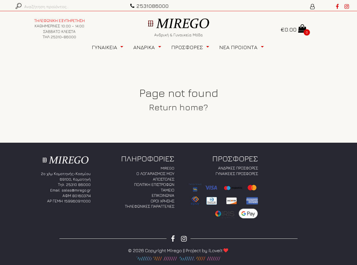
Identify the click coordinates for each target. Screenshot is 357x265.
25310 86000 (78, 184)
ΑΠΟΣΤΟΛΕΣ (163, 179)
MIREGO (167, 168)
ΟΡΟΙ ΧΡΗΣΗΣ (162, 201)
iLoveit (216, 250)
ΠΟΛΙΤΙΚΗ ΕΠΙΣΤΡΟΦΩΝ (154, 184)
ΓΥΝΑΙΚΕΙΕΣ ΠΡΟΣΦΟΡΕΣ (237, 173)
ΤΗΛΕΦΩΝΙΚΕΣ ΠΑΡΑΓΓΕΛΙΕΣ (149, 206)
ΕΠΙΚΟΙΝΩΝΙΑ (163, 195)
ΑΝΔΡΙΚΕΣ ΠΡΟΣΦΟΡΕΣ (238, 168)
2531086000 (152, 6)
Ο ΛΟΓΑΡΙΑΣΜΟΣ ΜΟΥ (155, 173)
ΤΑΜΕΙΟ (167, 190)
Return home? (178, 107)
